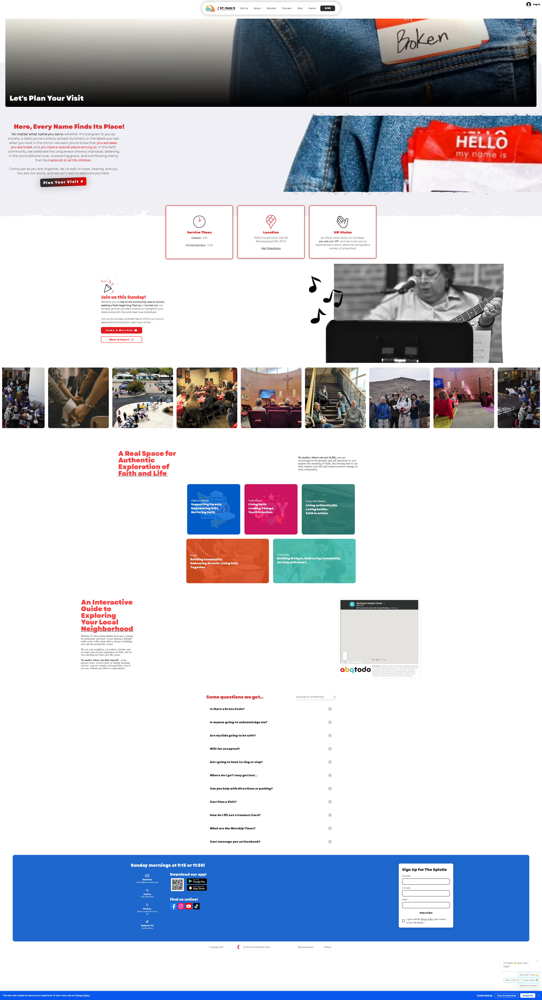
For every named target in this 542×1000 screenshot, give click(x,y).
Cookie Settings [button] (484, 995)
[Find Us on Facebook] (173, 906)
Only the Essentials (506, 995)
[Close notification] (537, 961)
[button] (244, 8)
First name (406, 876)
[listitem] (213, 509)
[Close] (538, 995)
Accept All (528, 995)
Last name (406, 887)
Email (405, 899)
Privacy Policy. (83, 995)
